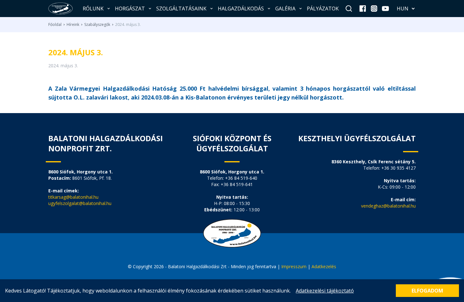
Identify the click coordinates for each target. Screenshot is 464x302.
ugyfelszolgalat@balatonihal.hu (79, 203)
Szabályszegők (97, 24)
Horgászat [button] (130, 8)
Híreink (73, 24)
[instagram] (374, 8)
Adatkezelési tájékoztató (325, 290)
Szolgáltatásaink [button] (181, 8)
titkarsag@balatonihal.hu (73, 197)
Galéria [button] (285, 8)
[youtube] (385, 8)
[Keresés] (349, 8)
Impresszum (294, 266)
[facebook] (362, 8)
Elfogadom (427, 290)
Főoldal (55, 24)
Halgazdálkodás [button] (241, 8)
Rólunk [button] (93, 8)
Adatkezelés (324, 266)
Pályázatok (323, 8)
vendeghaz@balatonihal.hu (388, 206)
